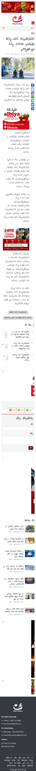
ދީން (28, 763)
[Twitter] (33, 89)
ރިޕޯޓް (20, 758)
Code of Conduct (9, 743)
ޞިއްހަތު (13, 760)
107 (20, 410)
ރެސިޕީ (24, 763)
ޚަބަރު (28, 758)
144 (12, 410)
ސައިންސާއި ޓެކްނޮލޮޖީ (11, 765)
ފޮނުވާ (31, 448)
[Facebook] (33, 85)
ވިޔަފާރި (15, 758)
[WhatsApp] (33, 97)
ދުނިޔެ (24, 758)
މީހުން (19, 765)
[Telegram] (33, 101)
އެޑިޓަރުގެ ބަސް (17, 763)
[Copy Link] (33, 108)
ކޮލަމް (18, 760)
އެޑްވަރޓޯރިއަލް (30, 765)
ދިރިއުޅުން (31, 760)
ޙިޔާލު (31, 433)
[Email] (33, 105)
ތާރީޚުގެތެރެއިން (7, 760)
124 (29, 410)
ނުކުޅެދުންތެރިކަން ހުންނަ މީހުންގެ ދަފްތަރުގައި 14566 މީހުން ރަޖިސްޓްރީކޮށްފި (20, 44)
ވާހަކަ (32, 763)
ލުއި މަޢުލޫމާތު (9, 758)
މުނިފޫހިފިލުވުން (24, 760)
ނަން (32, 424)
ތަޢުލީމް (23, 765)
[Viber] (33, 93)
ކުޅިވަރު (11, 763)
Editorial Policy (8, 746)
